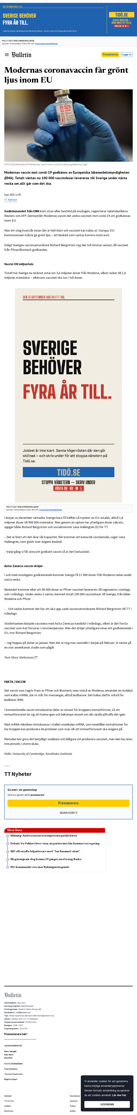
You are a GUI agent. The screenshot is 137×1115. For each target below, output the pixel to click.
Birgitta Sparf (10, 1079)
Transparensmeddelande (46, 43)
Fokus (73, 1105)
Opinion (74, 1100)
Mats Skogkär (10, 1051)
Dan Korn (8, 1058)
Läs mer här (119, 1095)
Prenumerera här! (15, 1034)
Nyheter (8, 1095)
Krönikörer (75, 1095)
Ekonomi (8, 1110)
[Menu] (6, 54)
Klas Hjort (9, 1054)
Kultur (73, 1110)
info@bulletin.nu (23, 1012)
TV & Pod (9, 1100)
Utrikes (7, 1105)
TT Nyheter (10, 199)
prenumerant (37, 794)
